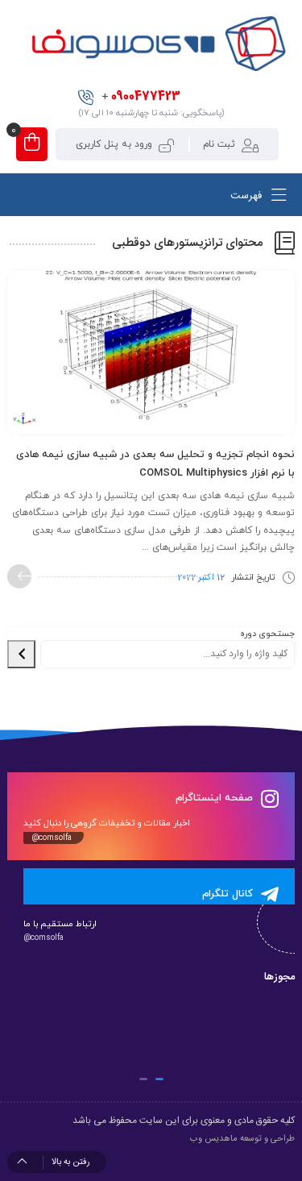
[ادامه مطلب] (19, 576)
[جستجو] (21, 654)
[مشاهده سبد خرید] (32, 144)
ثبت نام (219, 144)
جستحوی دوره (267, 633)
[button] (159, 1079)
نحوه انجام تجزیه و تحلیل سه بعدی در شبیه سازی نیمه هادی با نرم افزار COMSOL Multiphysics (155, 463)
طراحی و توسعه (267, 1139)
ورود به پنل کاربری (114, 144)
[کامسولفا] (157, 43)
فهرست (247, 196)
